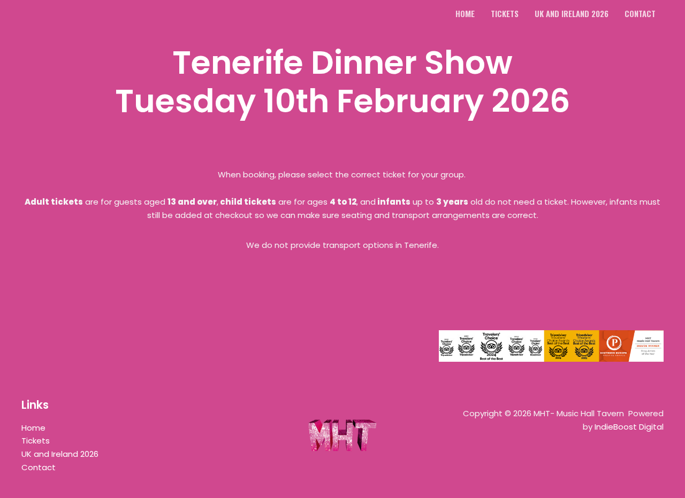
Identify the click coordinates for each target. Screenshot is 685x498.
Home (33, 427)
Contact (38, 467)
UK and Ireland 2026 (59, 454)
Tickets (35, 440)
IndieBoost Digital (629, 426)
